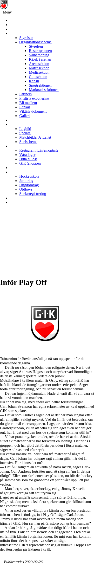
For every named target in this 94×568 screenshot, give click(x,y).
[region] (47, 243)
